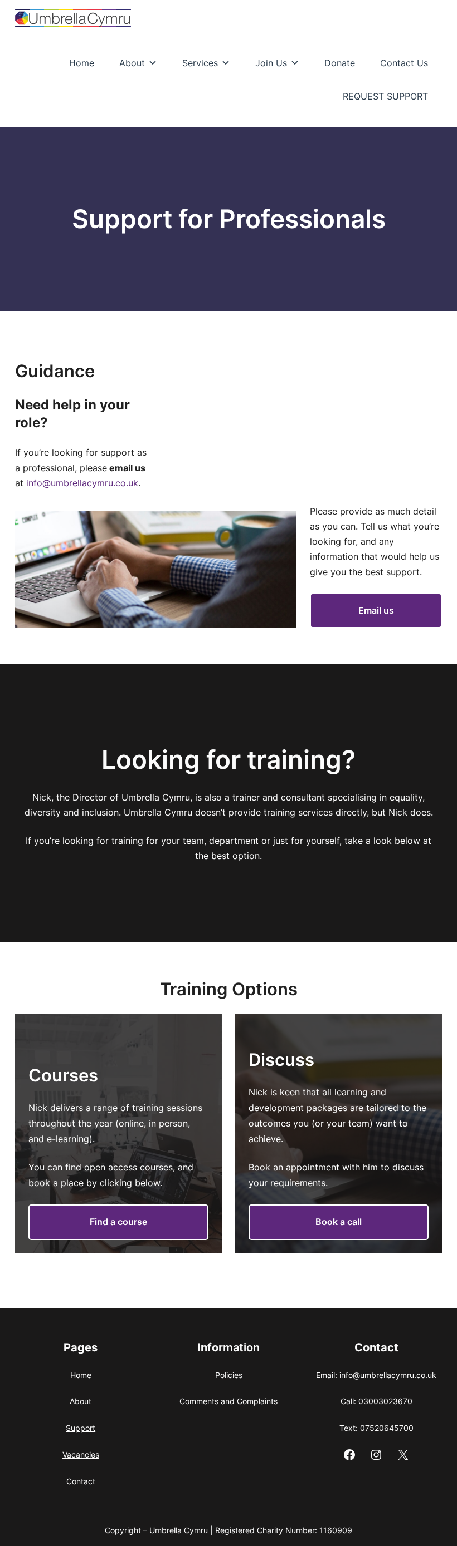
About (132, 62)
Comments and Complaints (228, 1401)
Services (200, 62)
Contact (80, 1481)
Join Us (271, 62)
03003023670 (385, 1401)
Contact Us (404, 62)
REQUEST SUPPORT (385, 96)
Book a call (338, 1221)
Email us (376, 610)
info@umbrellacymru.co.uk (82, 482)
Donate (339, 62)
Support (80, 1428)
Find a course (118, 1221)
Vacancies (80, 1454)
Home (81, 62)
